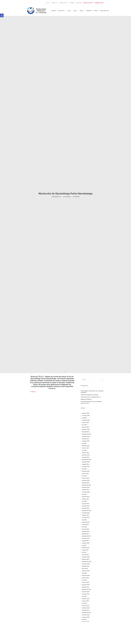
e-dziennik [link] (53, 2)
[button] (102, 379)
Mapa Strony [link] (78, 2)
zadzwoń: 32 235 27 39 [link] (88, 2)
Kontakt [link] (96, 10)
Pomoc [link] (81, 10)
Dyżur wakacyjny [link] (104, 10)
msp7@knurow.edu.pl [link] (98, 2)
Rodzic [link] (75, 10)
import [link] (78, 196)
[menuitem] (48, 2)
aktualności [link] (67, 196)
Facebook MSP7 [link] (63, 2)
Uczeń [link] (68, 10)
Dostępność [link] (72, 2)
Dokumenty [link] (89, 10)
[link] (2, 15)
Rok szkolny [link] (61, 10)
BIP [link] (46, 2)
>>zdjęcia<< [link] (32, 391)
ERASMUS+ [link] (53, 10)
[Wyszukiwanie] (92, 379)
